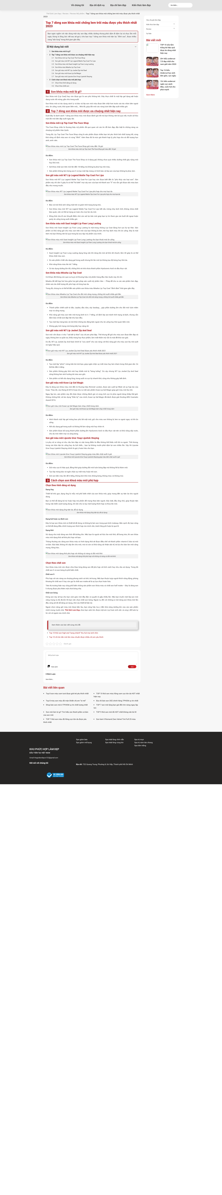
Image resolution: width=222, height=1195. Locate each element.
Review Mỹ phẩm (77, 13)
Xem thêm (150, 95)
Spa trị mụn (139, 739)
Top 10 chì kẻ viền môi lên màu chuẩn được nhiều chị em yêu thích (76, 637)
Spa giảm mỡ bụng (84, 742)
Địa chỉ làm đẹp (118, 5)
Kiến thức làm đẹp (141, 5)
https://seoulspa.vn (171, 739)
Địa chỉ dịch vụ (97, 5)
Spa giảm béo (81, 739)
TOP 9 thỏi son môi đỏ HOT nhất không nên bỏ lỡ (116, 712)
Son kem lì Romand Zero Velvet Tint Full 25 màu (116, 719)
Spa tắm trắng (140, 745)
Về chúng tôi (77, 5)
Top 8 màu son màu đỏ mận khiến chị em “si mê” (66, 701)
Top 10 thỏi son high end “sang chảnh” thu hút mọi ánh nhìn (73, 633)
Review (65, 13)
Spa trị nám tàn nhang (143, 742)
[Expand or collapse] (135, 47)
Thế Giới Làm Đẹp (53, 13)
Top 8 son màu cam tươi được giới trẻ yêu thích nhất (67, 693)
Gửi (132, 667)
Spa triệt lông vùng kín (114, 742)
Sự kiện (148, 33)
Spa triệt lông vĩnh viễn (114, 739)
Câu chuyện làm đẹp (153, 20)
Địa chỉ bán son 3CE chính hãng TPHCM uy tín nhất (117, 701)
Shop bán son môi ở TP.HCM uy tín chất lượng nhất (67, 705)
